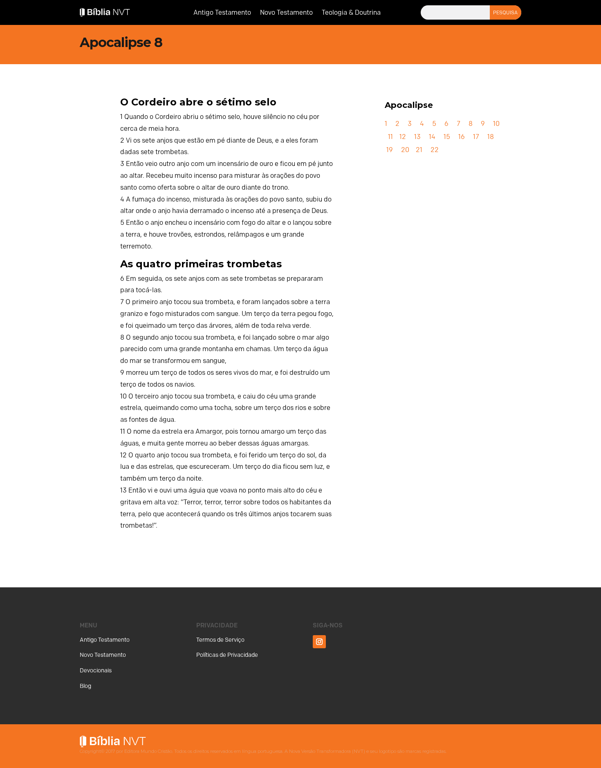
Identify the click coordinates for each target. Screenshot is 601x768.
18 (490, 137)
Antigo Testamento (222, 13)
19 (389, 150)
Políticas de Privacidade (227, 655)
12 (402, 137)
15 (447, 137)
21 (419, 150)
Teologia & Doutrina (351, 13)
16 (461, 137)
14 (432, 137)
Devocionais (96, 670)
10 (496, 124)
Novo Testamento (286, 13)
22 (435, 150)
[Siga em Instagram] (319, 641)
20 (405, 150)
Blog (85, 686)
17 (476, 137)
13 (417, 137)
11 (390, 137)
